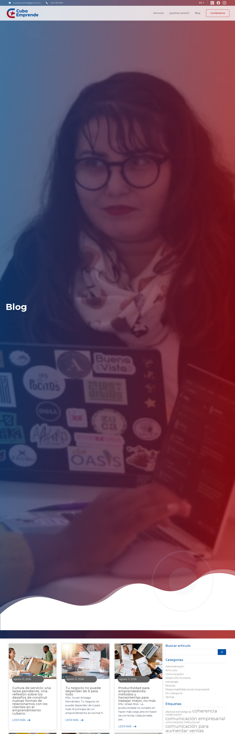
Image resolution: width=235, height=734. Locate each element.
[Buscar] (222, 652)
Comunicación (174, 674)
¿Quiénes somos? (179, 13)
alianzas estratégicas (178, 711)
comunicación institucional (182, 722)
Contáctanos (217, 13)
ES (200, 2)
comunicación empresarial (195, 718)
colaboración (173, 714)
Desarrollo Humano (178, 677)
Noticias (170, 685)
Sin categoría (173, 693)
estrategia (171, 681)
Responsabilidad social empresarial (187, 689)
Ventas (169, 697)
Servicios (158, 13)
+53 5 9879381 (56, 3)
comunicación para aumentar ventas (187, 728)
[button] (204, 3)
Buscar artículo (178, 646)
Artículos (171, 670)
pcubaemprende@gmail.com (27, 3)
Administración (174, 666)
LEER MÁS (19, 720)
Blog (197, 13)
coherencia (204, 711)
